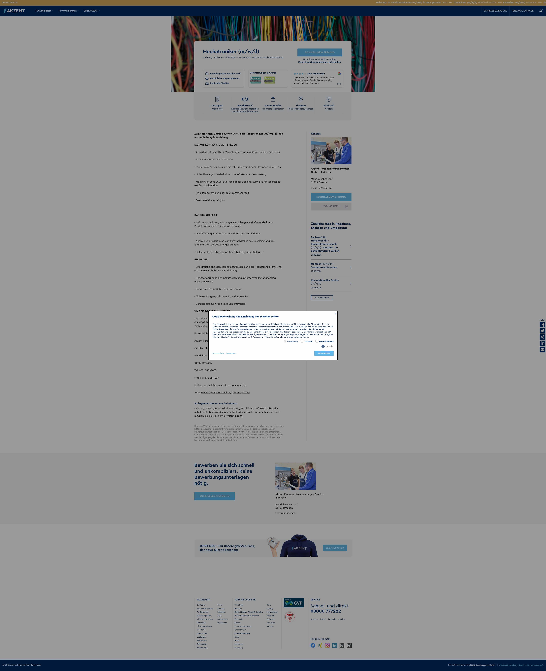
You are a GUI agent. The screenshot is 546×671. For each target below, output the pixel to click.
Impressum (231, 353)
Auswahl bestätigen (302, 353)
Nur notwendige (280, 353)
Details (329, 346)
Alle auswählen (324, 353)
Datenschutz (218, 353)
